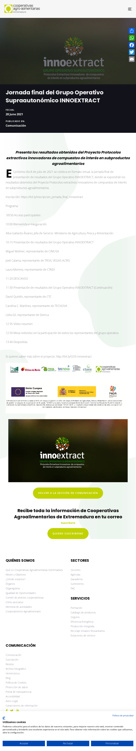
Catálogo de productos (83, 612)
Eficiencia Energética (82, 621)
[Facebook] (131, 45)
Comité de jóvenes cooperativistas (25, 597)
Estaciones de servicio (83, 635)
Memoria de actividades (19, 606)
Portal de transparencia (18, 691)
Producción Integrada (82, 626)
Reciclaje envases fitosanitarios (88, 631)
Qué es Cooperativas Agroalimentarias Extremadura (34, 570)
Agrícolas (75, 574)
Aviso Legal (12, 701)
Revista (9, 664)
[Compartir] (131, 30)
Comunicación (16, 125)
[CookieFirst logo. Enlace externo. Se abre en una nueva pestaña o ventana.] (4, 718)
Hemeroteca (12, 673)
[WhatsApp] (131, 37)
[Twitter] (131, 52)
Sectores (76, 570)
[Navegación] (110, 9)
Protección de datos (17, 687)
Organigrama (13, 588)
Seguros (75, 617)
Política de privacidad (122, 715)
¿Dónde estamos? (16, 579)
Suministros (77, 583)
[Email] (131, 59)
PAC (73, 588)
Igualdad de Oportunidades (21, 593)
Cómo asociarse (14, 602)
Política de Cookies (16, 682)
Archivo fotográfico (16, 668)
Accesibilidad (13, 696)
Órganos (10, 583)
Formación (76, 608)
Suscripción (12, 659)
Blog (8, 678)
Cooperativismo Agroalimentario (23, 611)
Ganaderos (77, 579)
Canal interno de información (22, 705)
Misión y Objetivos (16, 574)
